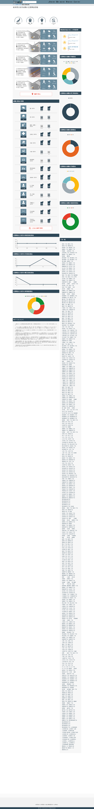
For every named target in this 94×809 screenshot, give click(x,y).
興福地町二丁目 (65, 685)
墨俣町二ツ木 (71, 747)
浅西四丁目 (64, 571)
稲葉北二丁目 (72, 718)
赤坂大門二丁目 (65, 675)
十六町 (70, 672)
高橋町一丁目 (70, 288)
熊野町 (70, 523)
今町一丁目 (64, 326)
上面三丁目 (70, 656)
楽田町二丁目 (65, 613)
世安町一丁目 (70, 361)
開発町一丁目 (65, 623)
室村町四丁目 (72, 402)
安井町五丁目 (65, 516)
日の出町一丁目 (73, 335)
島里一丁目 (70, 559)
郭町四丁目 (70, 245)
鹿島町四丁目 (65, 497)
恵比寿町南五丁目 (66, 722)
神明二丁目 (64, 691)
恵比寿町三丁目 (65, 347)
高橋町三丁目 (72, 290)
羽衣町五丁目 (65, 376)
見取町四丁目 (72, 406)
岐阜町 (63, 283)
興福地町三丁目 (73, 685)
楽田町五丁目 (72, 615)
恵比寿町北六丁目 (66, 502)
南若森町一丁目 (65, 414)
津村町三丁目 (72, 628)
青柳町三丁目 (65, 430)
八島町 (63, 620)
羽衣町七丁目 (65, 378)
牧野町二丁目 (65, 521)
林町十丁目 (70, 394)
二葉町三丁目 (65, 382)
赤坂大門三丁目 (73, 675)
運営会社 (38, 804)
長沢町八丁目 (65, 471)
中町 (74, 287)
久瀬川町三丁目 (65, 332)
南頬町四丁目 (72, 351)
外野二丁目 (75, 432)
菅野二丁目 (70, 699)
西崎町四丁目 (65, 266)
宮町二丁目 (70, 276)
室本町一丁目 (72, 269)
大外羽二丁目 (65, 440)
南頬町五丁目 (65, 352)
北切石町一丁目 (70, 251)
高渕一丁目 (64, 454)
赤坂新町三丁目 (73, 680)
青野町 (63, 708)
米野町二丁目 (65, 580)
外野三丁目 (64, 433)
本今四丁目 (70, 411)
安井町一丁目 (65, 513)
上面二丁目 (64, 656)
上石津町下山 (65, 742)
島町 (75, 672)
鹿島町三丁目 (72, 496)
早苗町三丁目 (65, 489)
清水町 (63, 288)
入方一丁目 (64, 437)
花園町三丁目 (65, 368)
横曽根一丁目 (71, 571)
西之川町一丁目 (65, 603)
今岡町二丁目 (72, 342)
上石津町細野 (65, 744)
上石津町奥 (64, 730)
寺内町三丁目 (72, 357)
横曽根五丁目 (72, 575)
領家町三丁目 (72, 601)
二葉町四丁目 (72, 382)
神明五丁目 (70, 692)
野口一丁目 (64, 544)
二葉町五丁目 (65, 383)
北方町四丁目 (65, 592)
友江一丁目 (64, 435)
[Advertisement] (36, 12)
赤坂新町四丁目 (65, 682)
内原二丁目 (70, 554)
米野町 (63, 578)
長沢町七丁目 (72, 470)
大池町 (71, 347)
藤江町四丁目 (65, 301)
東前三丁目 (64, 509)
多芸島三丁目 (72, 447)
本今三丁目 (64, 411)
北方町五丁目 (72, 592)
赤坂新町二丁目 (65, 680)
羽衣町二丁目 (72, 373)
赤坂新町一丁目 (73, 678)
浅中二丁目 (70, 566)
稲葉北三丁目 (65, 720)
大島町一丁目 (70, 620)
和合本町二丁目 (65, 635)
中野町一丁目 (65, 604)
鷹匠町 (68, 256)
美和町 (70, 364)
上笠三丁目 (70, 451)
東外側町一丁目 (65, 259)
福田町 (63, 528)
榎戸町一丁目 (70, 708)
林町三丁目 (64, 389)
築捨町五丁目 (65, 461)
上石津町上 (64, 741)
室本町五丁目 (72, 273)
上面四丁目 (64, 658)
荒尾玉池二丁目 (73, 530)
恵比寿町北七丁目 (66, 504)
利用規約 (43, 804)
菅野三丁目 (64, 701)
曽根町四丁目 (65, 589)
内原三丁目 (64, 556)
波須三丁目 (64, 654)
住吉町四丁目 (72, 492)
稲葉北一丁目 (65, 718)
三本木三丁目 (72, 659)
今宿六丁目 (70, 651)
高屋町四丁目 (65, 282)
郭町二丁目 (70, 244)
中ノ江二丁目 (72, 666)
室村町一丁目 (65, 401)
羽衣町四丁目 (72, 375)
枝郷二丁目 (64, 696)
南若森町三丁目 (65, 416)
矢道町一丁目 (65, 711)
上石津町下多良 (74, 732)
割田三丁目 (64, 421)
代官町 (68, 294)
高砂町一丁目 (72, 268)
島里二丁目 (64, 561)
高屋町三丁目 (72, 280)
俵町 (63, 361)
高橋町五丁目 (72, 292)
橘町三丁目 (64, 306)
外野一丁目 (69, 432)
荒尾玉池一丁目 (65, 530)
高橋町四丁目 (65, 292)
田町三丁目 (70, 354)
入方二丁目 (70, 437)
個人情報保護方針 (49, 804)
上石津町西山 (65, 737)
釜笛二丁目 (64, 551)
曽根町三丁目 (72, 587)
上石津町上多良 (72, 737)
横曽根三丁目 (72, 573)
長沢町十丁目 (65, 473)
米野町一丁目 (70, 578)
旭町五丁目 (64, 314)
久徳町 (68, 535)
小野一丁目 (64, 641)
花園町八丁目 (72, 371)
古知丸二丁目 (72, 532)
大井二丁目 (64, 463)
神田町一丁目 (70, 261)
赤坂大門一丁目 (70, 673)
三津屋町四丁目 (73, 596)
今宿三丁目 (64, 649)
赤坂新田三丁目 (65, 678)
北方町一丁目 (72, 589)
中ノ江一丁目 (65, 666)
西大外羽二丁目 (65, 444)
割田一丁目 (69, 420)
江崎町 (75, 518)
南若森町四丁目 (73, 416)
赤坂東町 (72, 682)
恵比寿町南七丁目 (66, 725)
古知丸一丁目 (65, 532)
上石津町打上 (72, 742)
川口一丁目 (70, 556)
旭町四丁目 (70, 313)
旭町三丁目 (64, 313)
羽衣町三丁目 (65, 375)
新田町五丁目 (65, 487)
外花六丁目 (64, 427)
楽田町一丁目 (72, 611)
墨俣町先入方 (65, 749)
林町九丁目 (64, 394)
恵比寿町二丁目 (73, 345)
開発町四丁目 (72, 625)
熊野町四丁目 (65, 527)
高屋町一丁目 (72, 278)
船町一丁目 (64, 318)
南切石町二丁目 (65, 325)
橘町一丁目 (64, 304)
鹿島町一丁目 (72, 494)
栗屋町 (75, 282)
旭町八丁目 (70, 316)
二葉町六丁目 (72, 383)
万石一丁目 (71, 661)
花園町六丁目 (72, 370)
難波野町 (69, 585)
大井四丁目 (64, 464)
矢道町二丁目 (72, 711)
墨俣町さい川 (65, 746)
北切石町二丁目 (65, 252)
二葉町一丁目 (65, 380)
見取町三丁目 (65, 406)
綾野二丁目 (70, 539)
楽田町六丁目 (65, 616)
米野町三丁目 (72, 580)
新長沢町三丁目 (73, 475)
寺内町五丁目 (72, 359)
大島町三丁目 (72, 622)
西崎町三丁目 (72, 264)
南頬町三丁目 (65, 351)
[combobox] (29, 2)
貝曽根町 (76, 618)
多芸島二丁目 (65, 447)
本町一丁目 (71, 285)
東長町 (73, 294)
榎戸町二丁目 (65, 710)
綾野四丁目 (70, 540)
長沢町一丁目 (71, 464)
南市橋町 (69, 689)
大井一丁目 (71, 461)
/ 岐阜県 (16, 4)
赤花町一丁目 (73, 597)
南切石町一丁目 (71, 323)
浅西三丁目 (70, 570)
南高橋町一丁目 (65, 295)
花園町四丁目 (72, 368)
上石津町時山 (73, 739)
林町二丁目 (70, 387)
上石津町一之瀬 (72, 728)
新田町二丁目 (72, 483)
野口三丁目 (64, 546)
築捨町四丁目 (72, 459)
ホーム (14, 4)
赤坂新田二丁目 (73, 677)
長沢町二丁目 (65, 466)
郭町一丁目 (64, 244)
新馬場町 (72, 325)
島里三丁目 (70, 561)
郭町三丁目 (64, 245)
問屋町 (63, 520)
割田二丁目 (75, 420)
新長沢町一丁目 (72, 473)
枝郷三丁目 (70, 696)
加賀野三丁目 (72, 637)
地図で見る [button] (37, 94)
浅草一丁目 (64, 563)
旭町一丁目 (64, 311)
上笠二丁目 (64, 451)
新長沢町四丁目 (65, 477)
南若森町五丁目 (65, 418)
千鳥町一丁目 (65, 307)
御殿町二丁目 (72, 249)
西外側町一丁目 (65, 257)
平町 (63, 584)
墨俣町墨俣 (71, 744)
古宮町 (73, 584)
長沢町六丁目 (65, 470)
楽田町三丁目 (72, 613)
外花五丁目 (70, 425)
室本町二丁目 (65, 271)
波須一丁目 (69, 653)
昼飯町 (75, 701)
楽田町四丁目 (65, 615)
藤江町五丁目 (72, 301)
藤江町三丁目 (72, 299)
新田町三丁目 (65, 485)
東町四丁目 (70, 646)
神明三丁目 (70, 691)
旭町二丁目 (70, 311)
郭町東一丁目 (65, 247)
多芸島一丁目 (73, 446)
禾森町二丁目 (71, 478)
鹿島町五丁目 (72, 497)
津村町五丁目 (72, 630)
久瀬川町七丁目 (65, 335)
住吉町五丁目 (65, 494)
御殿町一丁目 (65, 249)
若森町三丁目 (72, 338)
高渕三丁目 (64, 456)
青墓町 (63, 703)
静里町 (63, 535)
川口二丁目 (64, 558)
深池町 (63, 582)
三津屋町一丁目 (65, 594)
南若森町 (76, 413)
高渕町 (75, 452)
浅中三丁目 (64, 568)
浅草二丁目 (70, 563)
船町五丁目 (64, 321)
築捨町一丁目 (65, 458)
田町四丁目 (64, 356)
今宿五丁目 (64, 651)
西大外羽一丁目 (72, 442)
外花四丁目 (64, 425)
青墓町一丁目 (70, 703)
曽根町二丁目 (65, 587)
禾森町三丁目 (65, 480)
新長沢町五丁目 (73, 477)
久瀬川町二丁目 (73, 330)
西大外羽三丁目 (73, 444)
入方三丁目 (64, 439)
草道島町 (72, 687)
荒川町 (68, 537)
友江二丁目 (70, 435)
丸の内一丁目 (72, 266)
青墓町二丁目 (65, 704)
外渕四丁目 (64, 549)
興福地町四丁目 (65, 687)
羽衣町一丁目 (65, 373)
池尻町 (63, 684)
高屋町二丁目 (65, 280)
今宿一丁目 (64, 647)
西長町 (63, 256)
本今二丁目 (75, 409)
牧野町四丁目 (65, 523)
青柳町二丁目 (72, 428)
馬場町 (63, 251)
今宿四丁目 (70, 649)
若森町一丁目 (73, 337)
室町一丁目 (64, 275)
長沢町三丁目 (72, 466)
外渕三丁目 (70, 547)
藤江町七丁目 (72, 302)
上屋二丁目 (70, 452)
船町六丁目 (70, 321)
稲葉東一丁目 (72, 713)
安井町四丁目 (72, 514)
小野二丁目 (70, 641)
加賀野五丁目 (72, 639)
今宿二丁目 (70, 647)
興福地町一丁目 (70, 684)
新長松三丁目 (65, 672)
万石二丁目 (64, 663)
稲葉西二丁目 (72, 716)
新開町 (63, 632)
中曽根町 (74, 535)
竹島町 (70, 340)
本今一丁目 (69, 409)
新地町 (63, 294)
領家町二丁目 (65, 601)
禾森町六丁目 (72, 482)
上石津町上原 (65, 734)
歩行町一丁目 (75, 283)
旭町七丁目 (64, 316)
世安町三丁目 (72, 363)
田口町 (68, 520)
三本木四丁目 (65, 661)
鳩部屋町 (76, 275)
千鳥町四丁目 (72, 309)
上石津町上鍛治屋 (66, 732)
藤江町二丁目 (65, 299)
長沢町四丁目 (65, 468)
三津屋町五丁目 (65, 597)
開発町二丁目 (72, 623)
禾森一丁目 (64, 478)
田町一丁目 (71, 352)
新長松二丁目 (72, 670)
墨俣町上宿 (71, 746)
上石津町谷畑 (71, 730)
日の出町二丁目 (65, 337)
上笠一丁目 (71, 449)
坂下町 (70, 618)
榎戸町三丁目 (72, 710)
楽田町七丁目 (72, 616)
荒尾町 (73, 528)
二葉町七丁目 (65, 385)
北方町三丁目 (72, 590)
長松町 (75, 668)
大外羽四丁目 (65, 442)
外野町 (63, 432)
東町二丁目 (70, 644)
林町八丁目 (70, 392)
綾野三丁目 (64, 540)
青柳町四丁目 (72, 430)
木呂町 (68, 528)
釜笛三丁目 (70, 551)
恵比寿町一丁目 (65, 345)
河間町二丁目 (72, 395)
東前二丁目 (75, 508)
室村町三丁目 (65, 402)
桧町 (63, 537)
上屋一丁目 (64, 452)
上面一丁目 (70, 654)
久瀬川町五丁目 (65, 333)
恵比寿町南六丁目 (66, 723)
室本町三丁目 (72, 271)
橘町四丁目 (70, 306)
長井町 (72, 506)
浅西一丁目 (70, 568)
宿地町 (70, 399)
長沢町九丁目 (72, 471)
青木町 (63, 689)
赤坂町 (63, 673)
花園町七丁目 (65, 371)
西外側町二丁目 (73, 257)
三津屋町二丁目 (73, 594)
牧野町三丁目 (72, 521)
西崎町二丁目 (65, 264)
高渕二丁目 (70, 454)
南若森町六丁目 (73, 418)
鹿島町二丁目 (65, 496)
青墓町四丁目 (65, 706)
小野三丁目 (64, 642)
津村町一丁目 (72, 627)
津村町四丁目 (65, 630)
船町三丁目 (64, 319)
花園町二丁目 (72, 366)
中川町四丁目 (65, 611)
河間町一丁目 (65, 395)
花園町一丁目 (65, 366)
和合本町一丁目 (73, 634)
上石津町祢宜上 (72, 734)
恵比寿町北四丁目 (66, 499)
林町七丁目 (64, 392)
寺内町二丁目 (65, 357)
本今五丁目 (64, 413)
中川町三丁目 (72, 609)
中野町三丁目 (65, 606)
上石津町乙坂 (65, 728)
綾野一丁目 (64, 539)
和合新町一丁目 (70, 632)
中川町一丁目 (72, 608)
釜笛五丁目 (70, 552)
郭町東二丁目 (72, 247)
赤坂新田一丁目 (65, 677)
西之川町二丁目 (73, 603)
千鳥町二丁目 (72, 307)
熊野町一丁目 (65, 525)
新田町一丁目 (65, 483)
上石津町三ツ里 (71, 735)
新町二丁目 (70, 344)
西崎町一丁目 (72, 263)
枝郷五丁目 (70, 697)
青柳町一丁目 (65, 428)
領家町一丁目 (72, 599)
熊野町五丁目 (72, 527)
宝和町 (73, 408)
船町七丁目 (64, 323)
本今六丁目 (70, 413)
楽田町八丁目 (65, 618)
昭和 (63, 577)
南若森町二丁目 (73, 414)
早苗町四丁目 (72, 489)
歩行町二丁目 (65, 285)
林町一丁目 (64, 387)
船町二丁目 (70, 318)
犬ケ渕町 (70, 511)
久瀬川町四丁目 (73, 332)
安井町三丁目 (65, 514)
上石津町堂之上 (71, 741)
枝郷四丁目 (64, 697)
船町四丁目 (70, 319)
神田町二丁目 (65, 263)
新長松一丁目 (65, 670)
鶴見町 (70, 668)
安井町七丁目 (65, 518)
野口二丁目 (70, 544)
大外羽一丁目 (71, 439)
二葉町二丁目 (72, 380)
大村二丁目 (70, 665)
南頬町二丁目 (72, 349)
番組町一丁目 (65, 254)
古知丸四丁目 (72, 533)
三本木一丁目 (71, 658)
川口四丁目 (64, 559)
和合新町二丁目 (65, 634)
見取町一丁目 (65, 404)
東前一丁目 (69, 508)
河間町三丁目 (65, 397)
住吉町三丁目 (65, 492)
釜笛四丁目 (64, 552)
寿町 (70, 518)
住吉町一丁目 (72, 490)
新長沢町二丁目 (65, 475)
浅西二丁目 (64, 570)
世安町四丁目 (65, 364)
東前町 (63, 508)
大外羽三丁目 (72, 440)
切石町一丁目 (65, 328)
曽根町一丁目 (75, 585)
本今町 (63, 409)
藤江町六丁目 (65, 302)
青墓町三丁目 (72, 704)
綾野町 (73, 537)
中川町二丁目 (65, 609)
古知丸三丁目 (65, 533)
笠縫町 (75, 399)
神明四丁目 (64, 692)
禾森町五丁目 (65, 482)
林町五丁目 (64, 390)
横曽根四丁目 (65, 575)
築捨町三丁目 (65, 459)
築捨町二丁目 (72, 458)
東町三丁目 (64, 646)
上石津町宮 (64, 735)
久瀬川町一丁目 (65, 330)
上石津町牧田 (74, 727)
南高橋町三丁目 (65, 297)
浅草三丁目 (64, 565)
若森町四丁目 (65, 340)
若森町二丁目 (65, 338)
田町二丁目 (64, 354)
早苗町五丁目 (65, 490)
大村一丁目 (64, 665)
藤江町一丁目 (73, 297)
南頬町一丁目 (65, 349)
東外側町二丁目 (73, 259)
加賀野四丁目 (65, 639)
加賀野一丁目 (73, 635)
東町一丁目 (64, 644)
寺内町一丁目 (71, 356)
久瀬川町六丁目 (73, 333)
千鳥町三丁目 (65, 309)
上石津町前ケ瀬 (65, 739)
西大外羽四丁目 (65, 446)
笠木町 (68, 408)
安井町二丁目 (72, 513)
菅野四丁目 (70, 701)
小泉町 (68, 577)
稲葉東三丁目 (72, 715)
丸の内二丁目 (65, 268)
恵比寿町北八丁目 (66, 506)
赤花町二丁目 (65, 599)
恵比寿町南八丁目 (66, 727)
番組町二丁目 (72, 254)
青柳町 (69, 427)
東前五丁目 (64, 511)
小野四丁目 (70, 642)
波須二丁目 (75, 653)
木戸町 (75, 276)
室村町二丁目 (72, 401)
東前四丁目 (70, 509)
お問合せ (56, 804)
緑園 (63, 653)
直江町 (73, 577)
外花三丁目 (70, 423)
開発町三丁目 (65, 625)
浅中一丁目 (64, 566)
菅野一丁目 (64, 699)
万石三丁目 (70, 663)
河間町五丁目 (65, 399)
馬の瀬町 (74, 582)
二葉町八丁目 (72, 385)
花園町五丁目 (65, 370)
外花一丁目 (70, 421)
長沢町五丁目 (72, 468)
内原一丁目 (64, 554)
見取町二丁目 (72, 404)
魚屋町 (69, 287)
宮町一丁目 (64, 276)
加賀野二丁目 (65, 637)
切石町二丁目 (72, 328)
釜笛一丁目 (70, 549)
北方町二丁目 (65, 590)
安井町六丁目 (72, 516)
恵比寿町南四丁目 (73, 720)
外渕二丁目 (64, 547)
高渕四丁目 (70, 456)
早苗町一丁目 (72, 487)
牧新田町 (64, 585)
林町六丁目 (70, 390)
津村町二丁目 (65, 628)
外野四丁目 (70, 433)
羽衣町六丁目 (72, 376)
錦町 (70, 282)
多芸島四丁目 (65, 449)
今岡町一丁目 (65, 342)
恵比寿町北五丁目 (66, 501)
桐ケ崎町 (64, 261)
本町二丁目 (64, 287)
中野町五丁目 (65, 608)
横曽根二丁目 (65, 573)
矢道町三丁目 (65, 713)
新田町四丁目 (72, 485)
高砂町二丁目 (65, 269)
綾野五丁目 (64, 542)
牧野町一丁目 (75, 520)
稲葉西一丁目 (65, 716)
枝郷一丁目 (70, 694)
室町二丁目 (70, 275)
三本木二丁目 (65, 659)
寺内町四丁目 (65, 359)
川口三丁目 (70, 558)
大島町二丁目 (65, 622)
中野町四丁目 (72, 606)
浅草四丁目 (70, 565)
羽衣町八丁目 (72, 378)
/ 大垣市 (19, 4)
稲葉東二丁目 (65, 715)
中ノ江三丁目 (65, 668)
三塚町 (75, 651)
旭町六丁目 (70, 314)
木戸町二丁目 (65, 278)
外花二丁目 (64, 423)
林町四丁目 (70, 389)
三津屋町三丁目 (65, 596)
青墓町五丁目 (72, 706)
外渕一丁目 (70, 546)
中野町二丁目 (72, 604)
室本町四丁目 (65, 273)
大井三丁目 (70, 463)
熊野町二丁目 (72, 525)
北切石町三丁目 (73, 252)
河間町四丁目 (72, 397)
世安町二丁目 (65, 363)
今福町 (68, 582)
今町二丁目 (70, 326)
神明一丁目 (74, 689)
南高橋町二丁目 (73, 295)
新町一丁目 (64, 344)
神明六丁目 (64, 694)
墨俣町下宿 (64, 747)
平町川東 (69, 584)
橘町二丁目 (70, 304)
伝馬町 (68, 283)
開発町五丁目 (65, 627)
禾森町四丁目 (72, 480)
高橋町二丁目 (65, 290)
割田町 (63, 420)
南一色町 (64, 408)
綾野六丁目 (70, 542)
